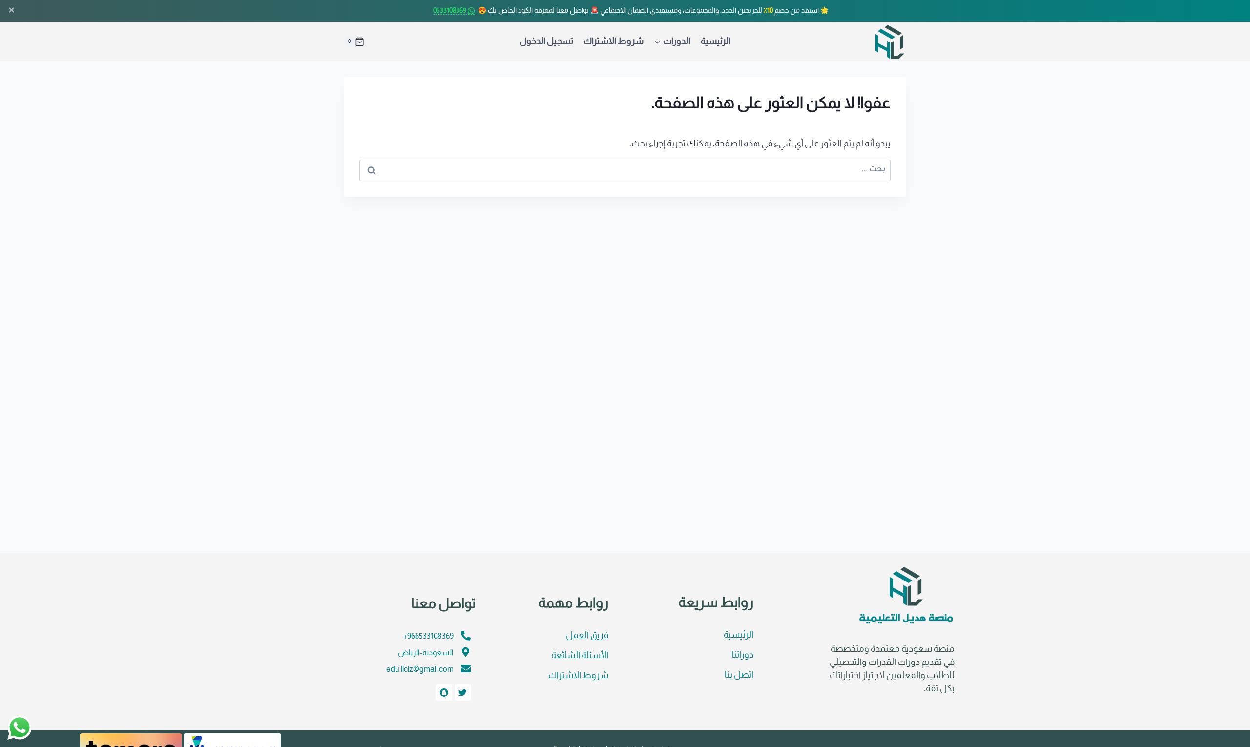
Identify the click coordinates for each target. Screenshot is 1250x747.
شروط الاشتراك (613, 42)
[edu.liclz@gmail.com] (466, 669)
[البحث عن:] (625, 169)
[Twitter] (463, 692)
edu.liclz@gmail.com (420, 669)
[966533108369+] (466, 636)
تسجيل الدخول (546, 42)
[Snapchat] (444, 692)
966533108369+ (428, 636)
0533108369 (450, 11)
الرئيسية (715, 42)
